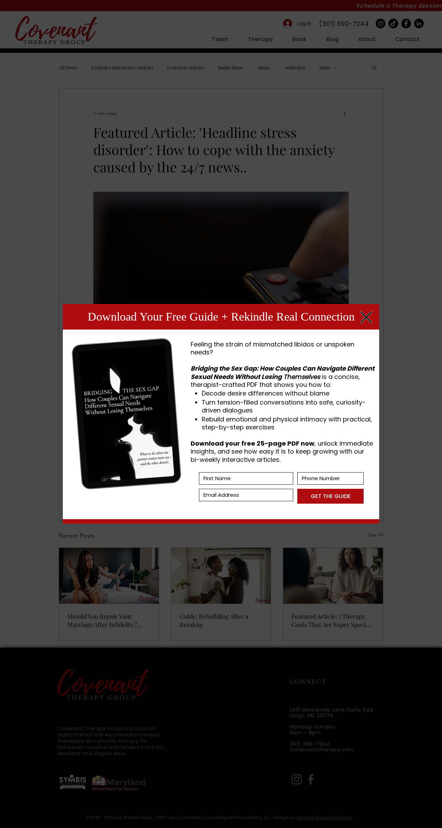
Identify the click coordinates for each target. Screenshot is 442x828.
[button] (366, 317)
